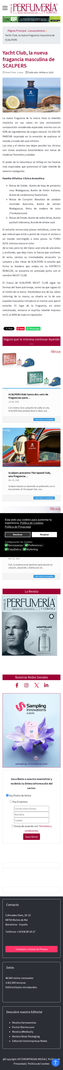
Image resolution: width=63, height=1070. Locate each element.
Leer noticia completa (44, 419)
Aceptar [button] (44, 534)
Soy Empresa (20, 801)
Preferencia (35, 545)
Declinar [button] (17, 534)
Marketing (32, 549)
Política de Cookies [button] (31, 523)
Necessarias (15, 545)
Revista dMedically (22, 1031)
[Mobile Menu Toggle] (5, 7)
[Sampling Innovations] (31, 730)
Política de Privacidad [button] (18, 526)
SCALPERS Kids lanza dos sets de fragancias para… (28, 396)
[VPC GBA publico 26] (31, 19)
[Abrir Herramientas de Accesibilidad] (56, 1063)
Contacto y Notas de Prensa (32, 949)
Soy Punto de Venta (20, 795)
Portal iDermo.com (23, 1027)
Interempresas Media (35, 1041)
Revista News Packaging (26, 1036)
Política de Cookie (38, 1063)
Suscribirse (31, 836)
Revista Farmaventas (24, 1022)
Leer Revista (29, 632)
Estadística (14, 549)
